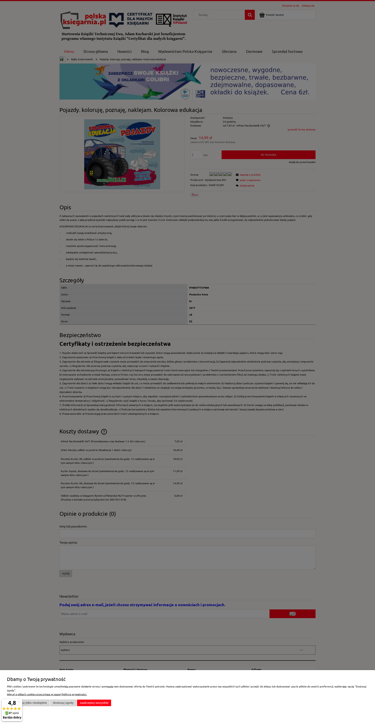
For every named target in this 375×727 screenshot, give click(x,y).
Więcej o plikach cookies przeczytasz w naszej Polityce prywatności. (47, 694)
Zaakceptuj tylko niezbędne (28, 702)
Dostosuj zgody (63, 702)
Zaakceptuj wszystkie (94, 702)
